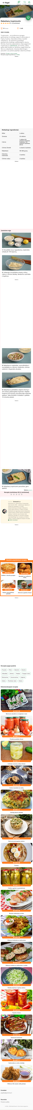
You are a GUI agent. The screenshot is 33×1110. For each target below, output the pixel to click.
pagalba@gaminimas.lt (6, 1092)
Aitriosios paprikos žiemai (25, 592)
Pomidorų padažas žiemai (16, 739)
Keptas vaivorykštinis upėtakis (8, 593)
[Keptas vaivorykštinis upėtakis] (8, 584)
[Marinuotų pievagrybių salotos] (16, 826)
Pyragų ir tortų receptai (11, 53)
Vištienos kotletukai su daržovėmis (16, 940)
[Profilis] (29, 2)
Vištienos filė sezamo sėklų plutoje (16, 1083)
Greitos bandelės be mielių (17, 788)
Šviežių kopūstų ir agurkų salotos (16, 987)
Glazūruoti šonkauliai (16, 1037)
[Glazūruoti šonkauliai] (16, 1024)
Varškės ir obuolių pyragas (8, 575)
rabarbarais (13, 45)
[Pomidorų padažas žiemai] (16, 726)
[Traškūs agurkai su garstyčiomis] (16, 876)
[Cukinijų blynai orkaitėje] (16, 799)
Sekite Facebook (13, 520)
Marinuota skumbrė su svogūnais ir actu (16, 713)
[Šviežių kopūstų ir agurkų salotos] (16, 975)
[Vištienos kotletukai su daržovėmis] (16, 926)
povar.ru (30, 490)
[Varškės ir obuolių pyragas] (8, 567)
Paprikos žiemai (16, 1012)
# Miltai (18, 54)
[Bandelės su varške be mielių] (24, 568)
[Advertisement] (16, 73)
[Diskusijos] (20, 2)
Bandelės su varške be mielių (25, 577)
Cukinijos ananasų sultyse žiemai (16, 763)
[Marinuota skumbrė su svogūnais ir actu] (16, 700)
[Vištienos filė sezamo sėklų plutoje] (16, 1073)
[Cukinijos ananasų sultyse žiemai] (16, 751)
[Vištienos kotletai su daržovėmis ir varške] (16, 952)
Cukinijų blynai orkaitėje (16, 812)
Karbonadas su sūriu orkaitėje (16, 1063)
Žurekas (16, 865)
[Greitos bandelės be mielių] (16, 775)
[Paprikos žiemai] (16, 1000)
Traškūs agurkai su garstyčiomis (16, 888)
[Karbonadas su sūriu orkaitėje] (16, 1049)
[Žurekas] (16, 852)
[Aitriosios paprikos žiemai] (24, 584)
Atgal (7, 3)
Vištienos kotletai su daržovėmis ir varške (16, 965)
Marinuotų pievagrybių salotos (16, 841)
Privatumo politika (5, 1102)
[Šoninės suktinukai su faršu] (16, 900)
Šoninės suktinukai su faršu (16, 913)
